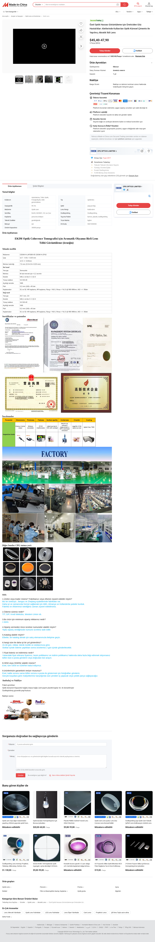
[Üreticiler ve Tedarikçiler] (14, 4)
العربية (88, 927)
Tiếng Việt (128, 927)
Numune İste (140, 56)
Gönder (20, 775)
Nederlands (80, 927)
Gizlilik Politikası (75, 925)
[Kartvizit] (149, 196)
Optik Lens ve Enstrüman (33, 16)
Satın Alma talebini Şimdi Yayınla (62, 775)
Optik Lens (46, 16)
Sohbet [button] (139, 51)
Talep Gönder (104, 51)
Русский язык (56, 927)
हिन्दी (106, 927)
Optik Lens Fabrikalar (33, 912)
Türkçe (120, 927)
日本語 (101, 927)
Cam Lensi (87, 912)
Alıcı (117, 12)
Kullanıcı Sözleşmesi (61, 925)
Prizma (80, 887)
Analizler (115, 925)
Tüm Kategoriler (10, 12)
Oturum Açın (133, 175)
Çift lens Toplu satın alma (120, 912)
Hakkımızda (40, 925)
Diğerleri (118, 891)
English (23, 927)
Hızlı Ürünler (106, 925)
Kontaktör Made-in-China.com (91, 925)
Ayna (117, 887)
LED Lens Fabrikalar (52, 912)
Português (38, 927)
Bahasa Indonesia (138, 927)
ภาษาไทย (113, 927)
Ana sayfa (5, 16)
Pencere (43, 887)
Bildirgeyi (49, 925)
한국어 (94, 927)
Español (30, 927)
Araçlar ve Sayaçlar (17, 16)
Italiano (64, 927)
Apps (139, 12)
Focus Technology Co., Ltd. (77, 931)
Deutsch (71, 927)
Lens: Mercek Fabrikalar (12, 912)
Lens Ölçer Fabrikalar (71, 912)
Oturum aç (149, 6)
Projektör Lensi (101, 912)
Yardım (129, 12)
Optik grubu (82, 891)
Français (46, 927)
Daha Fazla (6, 917)
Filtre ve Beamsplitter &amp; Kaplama (53, 891)
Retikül (4, 891)
